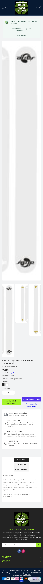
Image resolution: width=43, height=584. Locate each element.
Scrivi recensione (8, 366)
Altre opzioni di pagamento (31, 405)
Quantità (6, 388)
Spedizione (14, 373)
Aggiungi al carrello (11, 402)
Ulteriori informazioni (21, 35)
